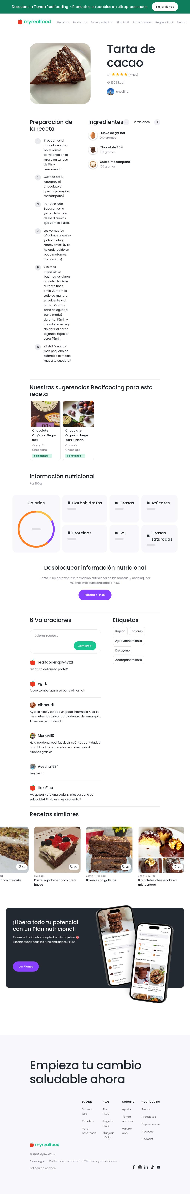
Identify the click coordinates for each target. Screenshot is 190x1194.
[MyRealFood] (34, 22)
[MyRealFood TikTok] (152, 1167)
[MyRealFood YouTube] (158, 1167)
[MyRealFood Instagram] (140, 1167)
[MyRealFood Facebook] (134, 1167)
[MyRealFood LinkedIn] (146, 1167)
